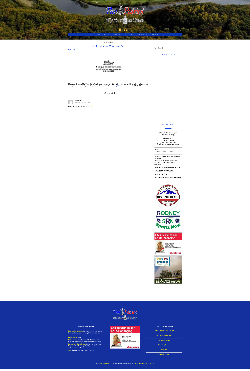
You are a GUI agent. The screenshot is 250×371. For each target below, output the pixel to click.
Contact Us (156, 34)
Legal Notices (129, 34)
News (98, 34)
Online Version (143, 34)
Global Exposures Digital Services (144, 363)
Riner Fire (164, 349)
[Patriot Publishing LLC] (125, 20)
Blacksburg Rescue (164, 345)
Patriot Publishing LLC (104, 363)
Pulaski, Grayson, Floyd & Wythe (164, 330)
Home (91, 34)
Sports (106, 34)
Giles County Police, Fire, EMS (164, 335)
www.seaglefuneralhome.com (120, 86)
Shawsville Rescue (163, 354)
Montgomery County (164, 340)
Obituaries (117, 34)
